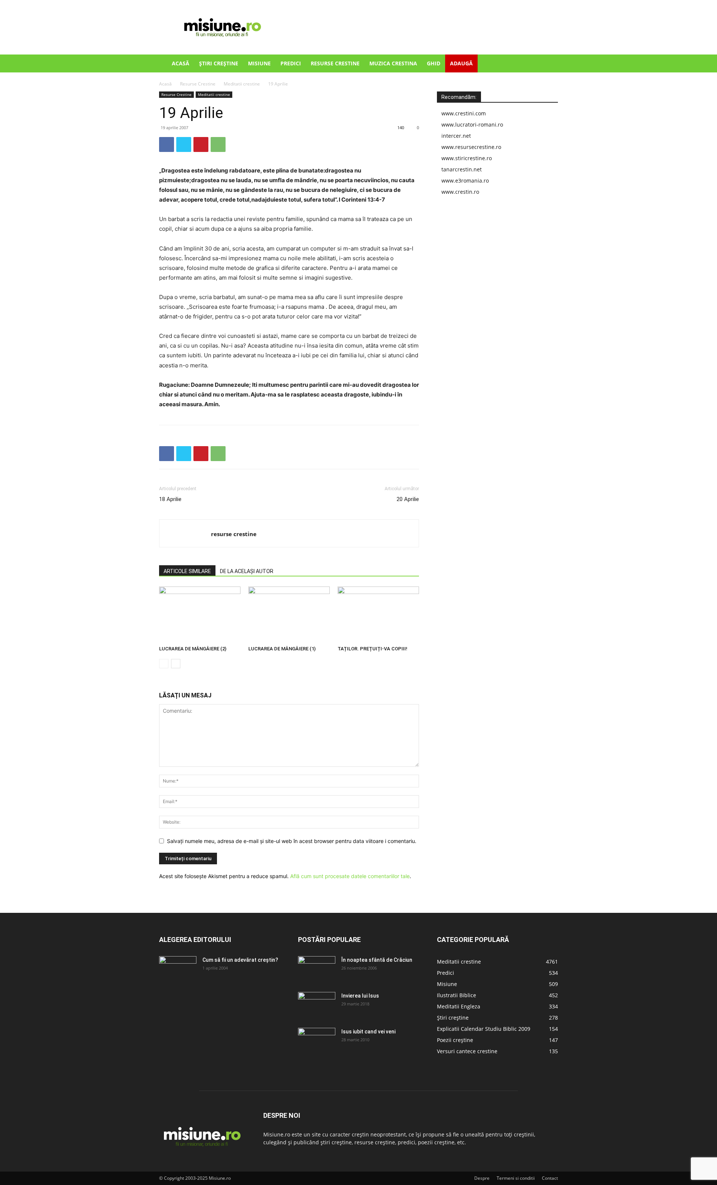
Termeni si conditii (516, 1178)
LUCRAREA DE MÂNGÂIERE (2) (192, 648)
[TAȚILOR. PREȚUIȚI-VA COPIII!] (378, 615)
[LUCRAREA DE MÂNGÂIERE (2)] (199, 615)
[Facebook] (166, 144)
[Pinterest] (200, 144)
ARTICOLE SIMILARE (187, 571)
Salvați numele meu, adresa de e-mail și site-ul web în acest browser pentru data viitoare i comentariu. (291, 841)
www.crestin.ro (460, 191)
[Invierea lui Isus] (316, 1005)
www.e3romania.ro (465, 180)
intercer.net (456, 135)
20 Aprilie (408, 499)
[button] (549, 64)
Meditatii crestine (242, 84)
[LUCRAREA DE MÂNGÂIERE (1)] (289, 615)
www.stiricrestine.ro (466, 158)
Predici (290, 63)
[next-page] (175, 663)
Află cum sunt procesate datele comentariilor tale (350, 876)
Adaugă (461, 63)
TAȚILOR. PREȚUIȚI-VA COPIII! (372, 648)
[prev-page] (163, 663)
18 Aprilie (170, 499)
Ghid (433, 63)
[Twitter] (183, 144)
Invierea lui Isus (360, 996)
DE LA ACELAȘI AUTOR (246, 571)
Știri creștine (218, 63)
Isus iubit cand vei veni (368, 1032)
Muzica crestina (393, 63)
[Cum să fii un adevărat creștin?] (177, 969)
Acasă (180, 63)
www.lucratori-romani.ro (472, 124)
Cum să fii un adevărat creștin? (240, 960)
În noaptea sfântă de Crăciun (376, 960)
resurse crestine (234, 534)
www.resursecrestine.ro (471, 146)
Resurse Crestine (335, 63)
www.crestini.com (463, 113)
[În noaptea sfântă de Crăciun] (316, 969)
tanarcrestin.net (461, 169)
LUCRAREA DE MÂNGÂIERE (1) (282, 648)
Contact (550, 1178)
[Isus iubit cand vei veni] (316, 1041)
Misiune (259, 63)
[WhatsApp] (218, 144)
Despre (482, 1178)
